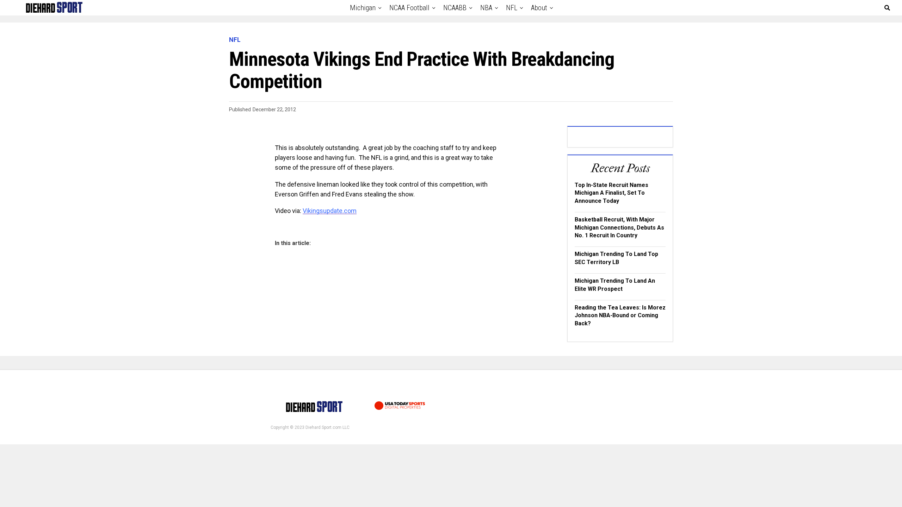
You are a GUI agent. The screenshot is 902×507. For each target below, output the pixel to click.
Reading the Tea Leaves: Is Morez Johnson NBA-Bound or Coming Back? (620, 315)
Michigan (363, 8)
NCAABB (455, 8)
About (539, 8)
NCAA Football (409, 8)
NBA (486, 8)
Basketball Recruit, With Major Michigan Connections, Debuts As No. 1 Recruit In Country (619, 227)
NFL (511, 8)
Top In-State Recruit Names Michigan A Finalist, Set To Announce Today (611, 193)
